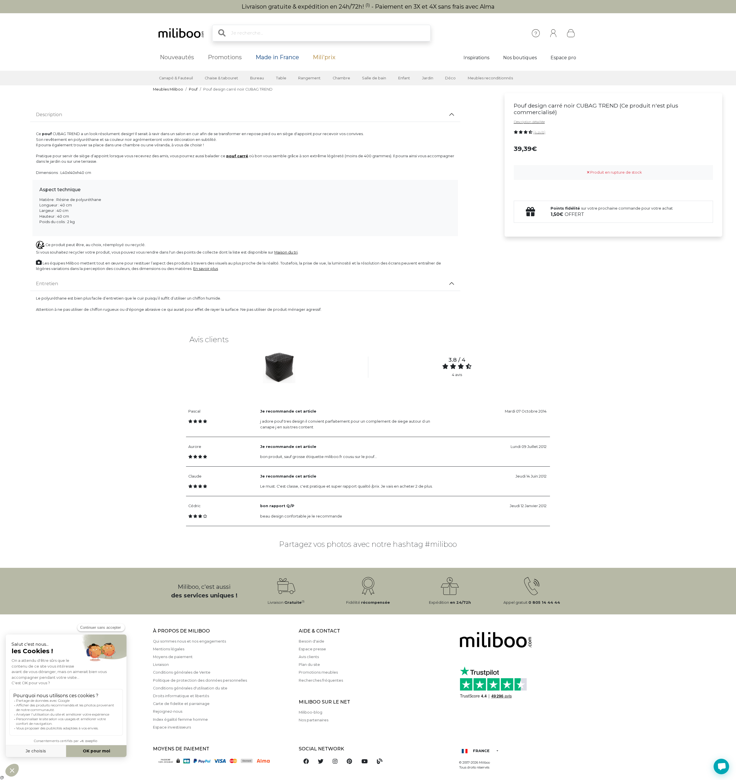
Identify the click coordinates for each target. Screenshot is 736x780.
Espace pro (563, 57)
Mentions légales (168, 649)
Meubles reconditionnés (490, 78)
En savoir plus (205, 269)
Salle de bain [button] (374, 78)
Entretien (47, 283)
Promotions (225, 57)
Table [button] (281, 78)
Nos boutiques (520, 57)
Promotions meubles (318, 672)
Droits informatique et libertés (181, 696)
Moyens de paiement (173, 657)
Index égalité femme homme (180, 719)
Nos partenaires (313, 720)
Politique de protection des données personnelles (200, 680)
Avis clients (309, 657)
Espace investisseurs (172, 727)
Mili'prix (324, 57)
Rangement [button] (309, 78)
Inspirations (476, 57)
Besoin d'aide (311, 641)
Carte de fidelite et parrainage (181, 704)
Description (49, 114)
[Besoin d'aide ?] (721, 766)
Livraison (161, 664)
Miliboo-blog (310, 712)
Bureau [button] (257, 78)
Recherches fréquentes (321, 680)
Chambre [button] (341, 78)
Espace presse (312, 649)
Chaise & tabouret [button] (221, 78)
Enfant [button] (404, 78)
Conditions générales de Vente (181, 672)
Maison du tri (286, 252)
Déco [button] (450, 78)
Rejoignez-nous (167, 711)
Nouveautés (177, 57)
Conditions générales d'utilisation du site (190, 688)
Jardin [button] (427, 78)
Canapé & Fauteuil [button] (176, 78)
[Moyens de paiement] (222, 760)
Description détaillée (529, 122)
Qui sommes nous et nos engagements (189, 641)
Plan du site (309, 664)
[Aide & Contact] (535, 33)
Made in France (277, 57)
